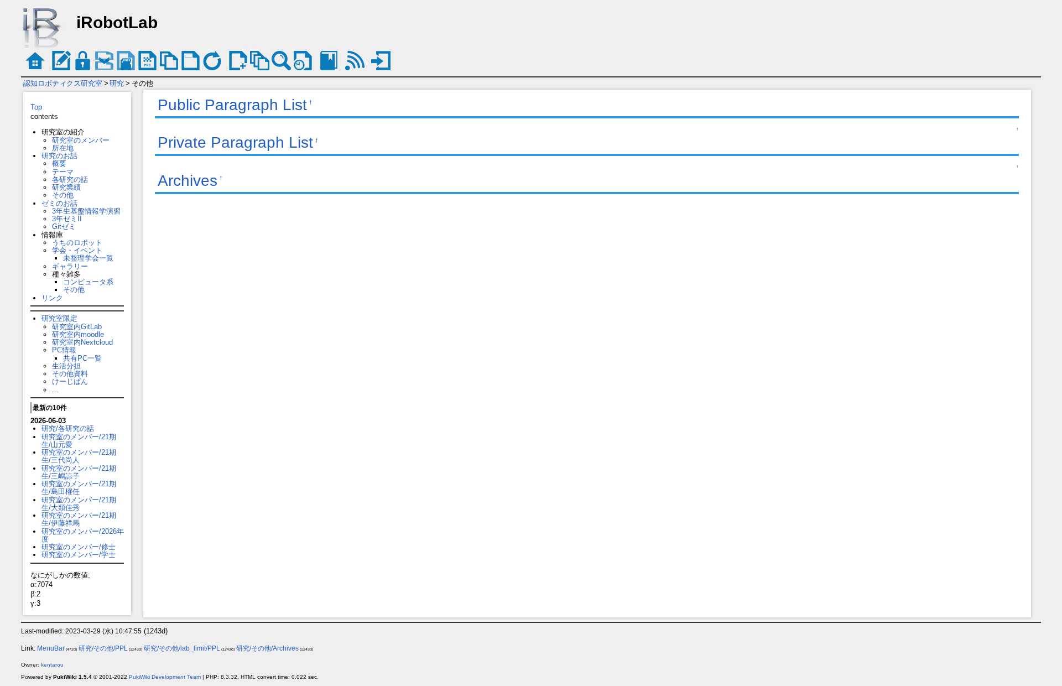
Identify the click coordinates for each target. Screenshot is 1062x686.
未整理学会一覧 (88, 258)
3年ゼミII (67, 219)
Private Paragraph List (235, 142)
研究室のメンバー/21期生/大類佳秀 (78, 504)
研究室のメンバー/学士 (78, 554)
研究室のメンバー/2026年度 (82, 535)
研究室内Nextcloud (82, 342)
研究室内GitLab (77, 327)
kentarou (52, 665)
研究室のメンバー (81, 140)
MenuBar (51, 648)
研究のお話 (59, 156)
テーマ (63, 172)
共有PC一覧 (82, 358)
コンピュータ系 (88, 282)
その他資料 (70, 374)
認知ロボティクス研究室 (62, 83)
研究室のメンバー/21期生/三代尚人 (78, 456)
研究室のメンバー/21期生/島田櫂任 (78, 488)
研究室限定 (59, 318)
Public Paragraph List (232, 104)
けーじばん (70, 381)
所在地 (63, 148)
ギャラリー (70, 266)
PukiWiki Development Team (165, 677)
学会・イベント (77, 250)
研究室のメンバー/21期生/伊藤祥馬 (78, 519)
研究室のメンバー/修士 (78, 547)
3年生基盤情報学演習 (86, 211)
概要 (59, 163)
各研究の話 (70, 179)
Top (36, 107)
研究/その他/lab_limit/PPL (182, 648)
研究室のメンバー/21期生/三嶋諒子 (78, 472)
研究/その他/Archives (267, 648)
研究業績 (66, 187)
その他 (63, 195)
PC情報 (64, 350)
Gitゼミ (64, 226)
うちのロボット (77, 242)
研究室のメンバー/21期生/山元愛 (78, 441)
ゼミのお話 (59, 203)
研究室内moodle (78, 334)
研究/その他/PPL (103, 648)
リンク (52, 298)
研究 (117, 83)
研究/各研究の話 (67, 428)
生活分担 (66, 366)
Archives (187, 180)
